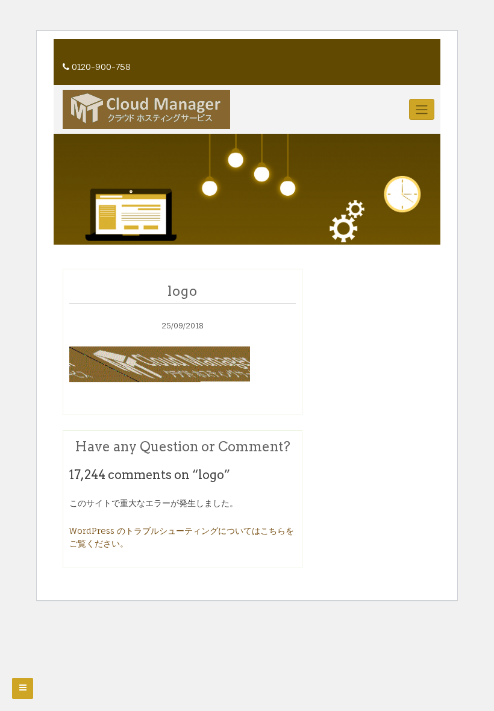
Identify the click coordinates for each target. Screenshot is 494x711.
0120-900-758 (101, 66)
